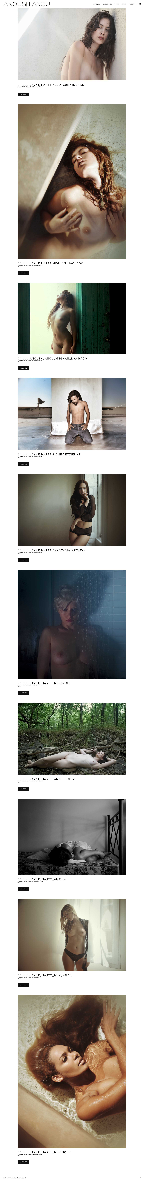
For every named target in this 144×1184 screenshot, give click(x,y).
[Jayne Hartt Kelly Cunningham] (72, 44)
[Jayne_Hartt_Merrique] (72, 1071)
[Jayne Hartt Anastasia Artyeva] (72, 510)
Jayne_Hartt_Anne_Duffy (52, 779)
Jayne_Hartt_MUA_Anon (51, 975)
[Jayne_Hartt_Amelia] (72, 837)
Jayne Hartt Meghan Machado (56, 263)
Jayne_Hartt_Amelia (48, 879)
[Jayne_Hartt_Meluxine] (72, 624)
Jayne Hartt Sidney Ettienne (55, 454)
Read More (23, 94)
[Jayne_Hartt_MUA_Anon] (72, 935)
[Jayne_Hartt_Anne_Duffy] (72, 739)
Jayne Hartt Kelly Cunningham (57, 84)
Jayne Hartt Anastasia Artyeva (58, 550)
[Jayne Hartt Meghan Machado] (72, 181)
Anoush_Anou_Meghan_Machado (58, 358)
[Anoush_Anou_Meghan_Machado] (72, 318)
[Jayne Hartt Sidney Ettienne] (72, 414)
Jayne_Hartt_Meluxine (50, 683)
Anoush (29, 86)
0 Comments (35, 86)
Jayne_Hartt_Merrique (50, 1152)
